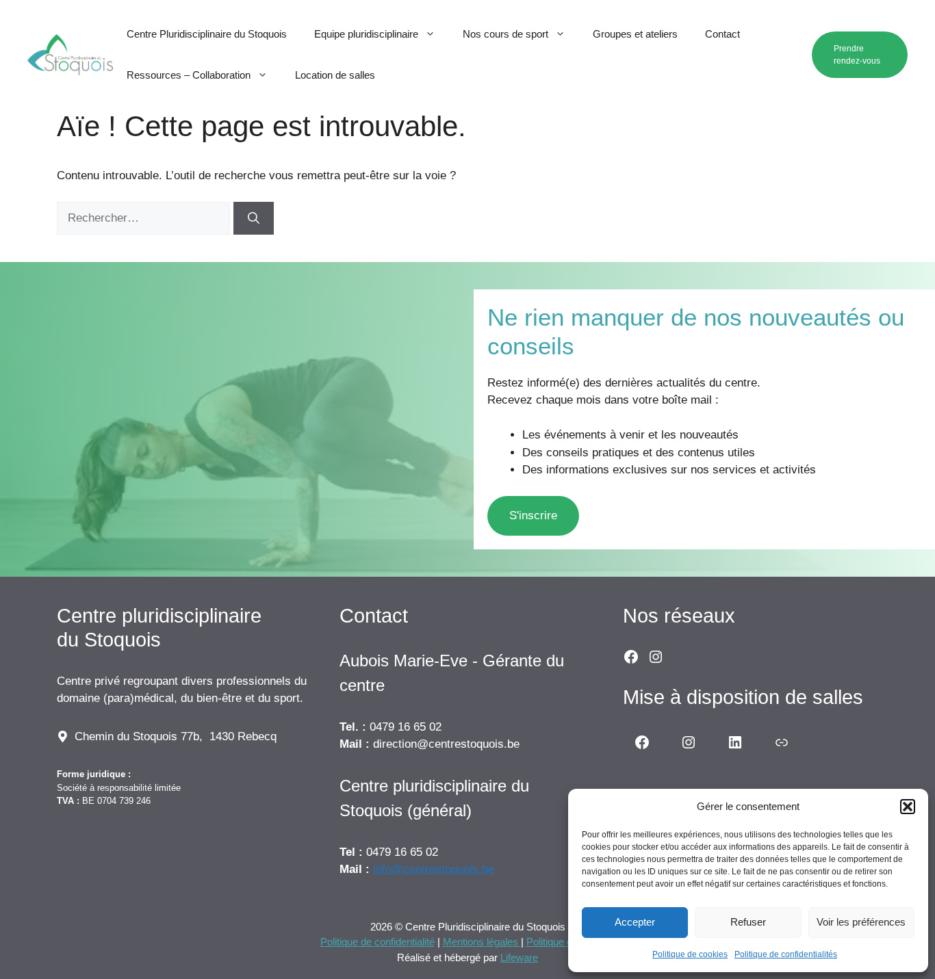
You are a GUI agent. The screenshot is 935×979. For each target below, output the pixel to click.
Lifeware (519, 957)
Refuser (748, 922)
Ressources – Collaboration (189, 75)
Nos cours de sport (505, 34)
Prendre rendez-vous (857, 55)
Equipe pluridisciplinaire (366, 34)
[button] (907, 806)
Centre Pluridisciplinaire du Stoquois (207, 34)
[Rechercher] (253, 218)
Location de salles (335, 75)
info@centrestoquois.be (433, 869)
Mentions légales (482, 942)
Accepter (635, 922)
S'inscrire (533, 515)
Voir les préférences (861, 922)
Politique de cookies (690, 954)
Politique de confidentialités (785, 954)
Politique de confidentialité (377, 942)
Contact (722, 34)
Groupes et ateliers (635, 34)
